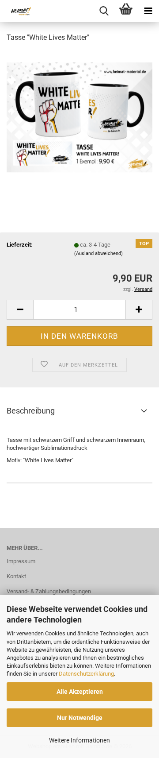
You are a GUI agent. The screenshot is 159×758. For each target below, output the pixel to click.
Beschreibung (31, 410)
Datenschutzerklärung (86, 673)
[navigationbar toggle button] (148, 11)
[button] (20, 310)
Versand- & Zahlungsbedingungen (49, 591)
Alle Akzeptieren (80, 691)
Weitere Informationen (79, 740)
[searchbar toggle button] (104, 11)
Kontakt (16, 576)
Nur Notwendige (79, 717)
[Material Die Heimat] (17, 11)
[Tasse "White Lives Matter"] (79, 116)
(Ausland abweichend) (98, 253)
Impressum (21, 561)
